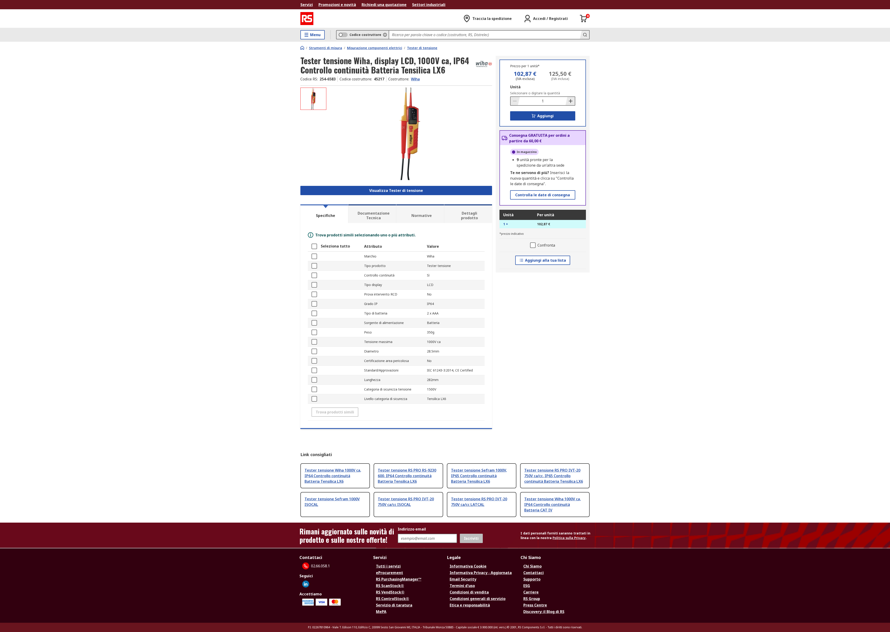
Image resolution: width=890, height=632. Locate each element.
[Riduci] (515, 101)
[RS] (306, 18)
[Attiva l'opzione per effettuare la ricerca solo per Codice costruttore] (385, 35)
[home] (302, 48)
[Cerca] (584, 35)
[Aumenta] (570, 101)
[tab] (324, 213)
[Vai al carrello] (584, 18)
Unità (515, 86)
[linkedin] (305, 584)
